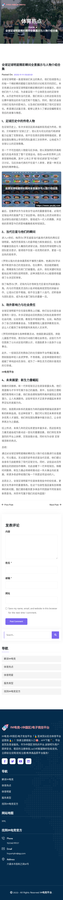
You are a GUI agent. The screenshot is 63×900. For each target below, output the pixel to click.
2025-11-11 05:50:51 (23, 75)
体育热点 (8, 667)
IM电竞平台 (46, 893)
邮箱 (8, 578)
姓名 (8, 563)
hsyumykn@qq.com (16, 854)
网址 (7, 594)
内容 (7, 532)
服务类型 (8, 683)
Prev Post (8, 505)
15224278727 (13, 843)
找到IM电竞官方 (12, 691)
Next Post (54, 505)
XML (4, 821)
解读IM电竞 (10, 659)
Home (31, 27)
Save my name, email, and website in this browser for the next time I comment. (32, 611)
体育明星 (8, 675)
